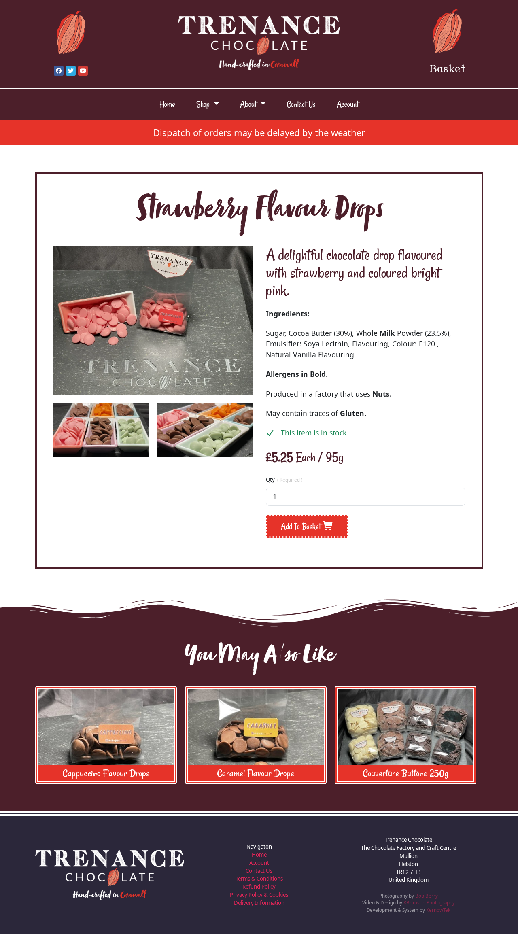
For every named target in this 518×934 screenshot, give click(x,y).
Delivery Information (259, 902)
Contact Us (301, 104)
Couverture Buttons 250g (259, 772)
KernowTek (438, 910)
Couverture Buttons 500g (409, 772)
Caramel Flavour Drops (109, 772)
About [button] (249, 104)
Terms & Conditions (259, 878)
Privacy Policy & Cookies (259, 894)
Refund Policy (259, 886)
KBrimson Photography (429, 903)
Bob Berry (426, 896)
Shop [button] (204, 104)
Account (347, 104)
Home (167, 104)
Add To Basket (302, 526)
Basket (447, 69)
